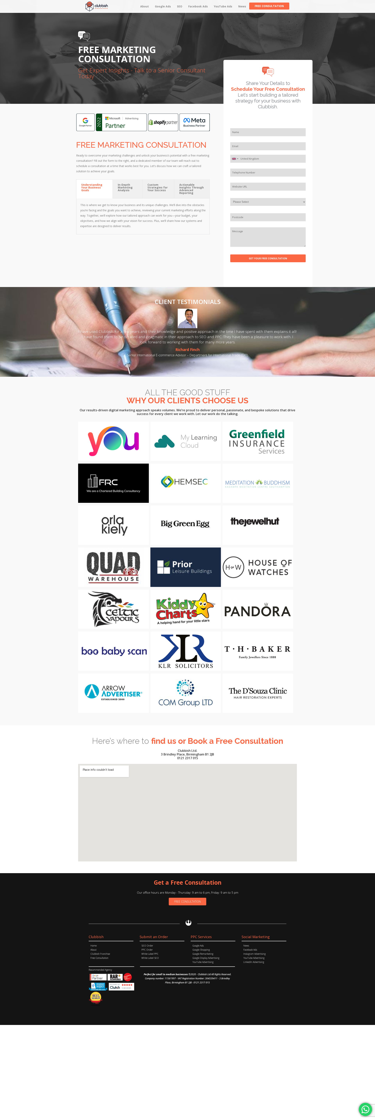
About (93, 949)
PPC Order (147, 949)
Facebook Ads (250, 949)
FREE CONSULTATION (187, 901)
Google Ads (198, 945)
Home (93, 945)
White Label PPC (149, 953)
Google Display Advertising (205, 957)
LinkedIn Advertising (253, 961)
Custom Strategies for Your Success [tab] (157, 187)
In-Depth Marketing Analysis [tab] (125, 187)
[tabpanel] (143, 216)
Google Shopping (201, 949)
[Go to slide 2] (185, 362)
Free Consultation (99, 957)
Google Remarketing (202, 953)
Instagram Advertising (254, 953)
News (246, 945)
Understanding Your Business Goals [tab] (91, 187)
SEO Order (147, 945)
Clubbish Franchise (100, 953)
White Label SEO (150, 957)
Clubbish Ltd (204, 974)
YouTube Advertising (202, 961)
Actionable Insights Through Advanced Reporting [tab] (191, 189)
